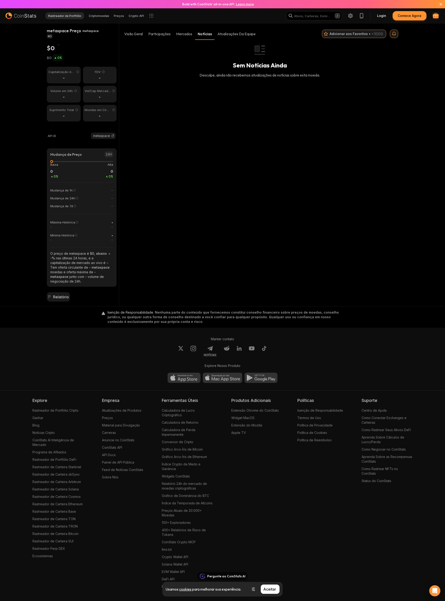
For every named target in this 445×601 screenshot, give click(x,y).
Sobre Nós (110, 477)
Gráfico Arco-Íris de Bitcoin (182, 449)
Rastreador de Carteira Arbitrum (56, 482)
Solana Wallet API (175, 564)
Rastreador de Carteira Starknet (56, 467)
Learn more (245, 4)
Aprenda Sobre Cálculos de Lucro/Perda (383, 439)
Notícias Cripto (43, 433)
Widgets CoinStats (176, 476)
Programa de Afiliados (49, 452)
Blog (35, 425)
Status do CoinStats (376, 481)
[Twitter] (181, 351)
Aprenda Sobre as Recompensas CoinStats (387, 459)
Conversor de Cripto (177, 442)
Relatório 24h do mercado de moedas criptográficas (184, 486)
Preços (107, 418)
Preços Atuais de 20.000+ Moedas (182, 513)
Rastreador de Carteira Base (54, 511)
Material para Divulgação (121, 425)
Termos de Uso (309, 418)
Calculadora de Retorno (180, 422)
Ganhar (37, 418)
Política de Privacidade (315, 425)
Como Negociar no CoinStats (384, 449)
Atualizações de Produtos (121, 410)
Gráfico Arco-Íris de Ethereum (184, 457)
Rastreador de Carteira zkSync (56, 474)
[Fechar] (438, 4)
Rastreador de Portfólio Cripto (55, 410)
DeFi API (168, 579)
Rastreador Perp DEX (48, 548)
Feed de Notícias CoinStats (122, 470)
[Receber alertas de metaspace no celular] (394, 34)
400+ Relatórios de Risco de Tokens (184, 532)
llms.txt (167, 549)
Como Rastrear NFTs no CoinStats (380, 471)
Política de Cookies (312, 433)
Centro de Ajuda (374, 410)
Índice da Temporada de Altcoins (187, 503)
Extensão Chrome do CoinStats (255, 410)
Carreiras (109, 433)
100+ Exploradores (176, 523)
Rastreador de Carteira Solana (55, 489)
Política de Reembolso (314, 440)
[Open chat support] (434, 590)
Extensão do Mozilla (246, 425)
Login (381, 16)
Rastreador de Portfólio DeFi (54, 459)
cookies (185, 589)
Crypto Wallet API (175, 557)
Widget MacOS (242, 418)
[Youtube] (251, 351)
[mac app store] (222, 378)
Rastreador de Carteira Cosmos (56, 497)
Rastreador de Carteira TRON (55, 526)
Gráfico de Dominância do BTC (185, 496)
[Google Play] (261, 378)
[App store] (184, 378)
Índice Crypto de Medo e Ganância (181, 466)
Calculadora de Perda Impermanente (178, 432)
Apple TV (238, 433)
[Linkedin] (239, 351)
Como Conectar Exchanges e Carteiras (384, 420)
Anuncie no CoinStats (118, 440)
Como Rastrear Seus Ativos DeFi (386, 430)
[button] (113, 136)
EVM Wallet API (173, 572)
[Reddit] (226, 351)
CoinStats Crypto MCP (179, 542)
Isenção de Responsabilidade (320, 410)
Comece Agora (409, 16)
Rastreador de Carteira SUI (52, 541)
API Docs (109, 455)
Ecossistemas (42, 556)
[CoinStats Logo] (21, 16)
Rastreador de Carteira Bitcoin (55, 534)
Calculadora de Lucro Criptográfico (178, 412)
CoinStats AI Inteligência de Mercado (53, 442)
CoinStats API (112, 447)
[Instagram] (193, 351)
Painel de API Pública (118, 462)
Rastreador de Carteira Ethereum (57, 504)
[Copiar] (113, 136)
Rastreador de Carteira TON (54, 519)
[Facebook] (264, 351)
